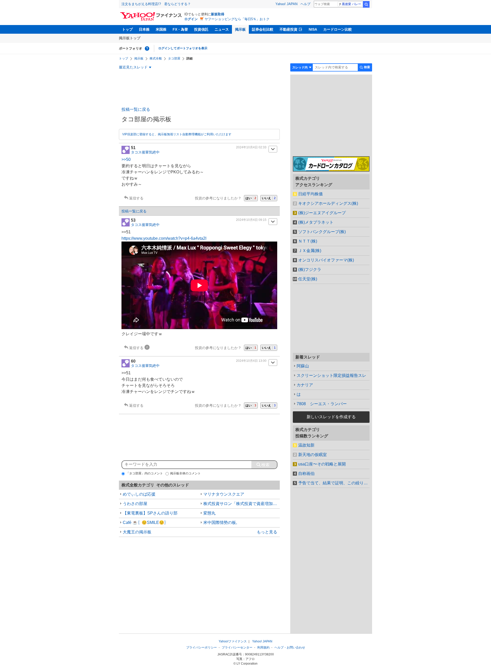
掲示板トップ (129, 38)
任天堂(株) (307, 279)
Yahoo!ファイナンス (233, 641)
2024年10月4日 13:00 (251, 361)
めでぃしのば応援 (139, 494)
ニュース (222, 29)
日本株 (144, 29)
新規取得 (217, 14)
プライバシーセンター (237, 647)
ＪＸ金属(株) (309, 250)
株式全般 (156, 58)
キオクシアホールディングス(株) (328, 203)
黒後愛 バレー (351, 4)
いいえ (269, 198)
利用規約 (263, 647)
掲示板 (240, 29)
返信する (136, 198)
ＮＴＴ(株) (307, 241)
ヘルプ (305, 4)
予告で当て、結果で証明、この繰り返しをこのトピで (334, 483)
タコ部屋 (174, 58)
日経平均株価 (310, 194)
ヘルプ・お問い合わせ (289, 647)
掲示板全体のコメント (185, 473)
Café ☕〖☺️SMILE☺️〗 (145, 522)
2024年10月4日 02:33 (251, 147)
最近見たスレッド (133, 67)
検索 (366, 4)
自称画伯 (306, 473)
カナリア (305, 385)
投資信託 (201, 29)
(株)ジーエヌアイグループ (322, 213)
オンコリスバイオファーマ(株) (326, 260)
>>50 (126, 159)
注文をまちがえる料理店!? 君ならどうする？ (156, 4)
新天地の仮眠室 (312, 454)
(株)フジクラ (309, 269)
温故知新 (306, 445)
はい (251, 198)
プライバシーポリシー (201, 647)
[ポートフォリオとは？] (147, 48)
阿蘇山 (303, 366)
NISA (313, 29)
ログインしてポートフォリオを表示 (182, 48)
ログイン (191, 19)
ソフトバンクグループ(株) (322, 232)
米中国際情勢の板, (220, 522)
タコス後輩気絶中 (145, 152)
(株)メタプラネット (315, 222)
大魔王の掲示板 (137, 532)
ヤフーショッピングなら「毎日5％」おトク (237, 19)
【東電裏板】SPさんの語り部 (150, 513)
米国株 (161, 29)
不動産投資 (288, 29)
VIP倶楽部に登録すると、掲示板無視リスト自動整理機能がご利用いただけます (176, 134)
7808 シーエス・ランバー (322, 404)
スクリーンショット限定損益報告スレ (331, 375)
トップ (127, 29)
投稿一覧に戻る (135, 109)
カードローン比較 (337, 29)
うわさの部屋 (135, 503)
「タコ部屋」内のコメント (144, 473)
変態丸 (209, 513)
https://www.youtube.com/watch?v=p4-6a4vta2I (163, 238)
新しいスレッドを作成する (331, 417)
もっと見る (267, 532)
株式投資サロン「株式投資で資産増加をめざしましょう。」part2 (241, 503)
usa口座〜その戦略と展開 (322, 464)
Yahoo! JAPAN (286, 4)
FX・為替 (180, 29)
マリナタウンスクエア (223, 494)
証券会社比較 (262, 29)
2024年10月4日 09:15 (251, 220)
